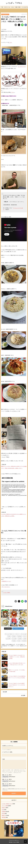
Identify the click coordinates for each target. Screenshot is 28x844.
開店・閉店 (17, 7)
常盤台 (20, 638)
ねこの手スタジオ (22, 66)
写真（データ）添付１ (7, 774)
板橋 (25, 638)
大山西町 (14, 638)
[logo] (13, 79)
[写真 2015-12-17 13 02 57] (13, 340)
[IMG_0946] (13, 179)
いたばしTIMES (6, 592)
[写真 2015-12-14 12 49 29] (13, 307)
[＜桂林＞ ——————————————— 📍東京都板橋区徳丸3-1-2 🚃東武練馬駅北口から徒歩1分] (23, 622)
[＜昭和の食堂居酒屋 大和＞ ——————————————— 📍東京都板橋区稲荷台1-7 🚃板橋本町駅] (23, 613)
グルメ (12, 7)
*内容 (3, 759)
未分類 (3, 813)
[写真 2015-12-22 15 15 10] (13, 366)
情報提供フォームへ (6, 581)
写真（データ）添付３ (7, 783)
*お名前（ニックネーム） (7, 745)
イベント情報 (5, 805)
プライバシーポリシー (14, 840)
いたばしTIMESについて (5, 14)
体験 (9, 636)
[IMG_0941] (13, 144)
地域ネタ (4, 807)
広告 (3, 809)
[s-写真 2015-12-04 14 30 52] (13, 273)
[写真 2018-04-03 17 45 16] (13, 55)
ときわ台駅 (24, 634)
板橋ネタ (4, 815)
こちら (10, 42)
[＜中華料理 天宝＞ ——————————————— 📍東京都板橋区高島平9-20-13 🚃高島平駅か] (5, 622)
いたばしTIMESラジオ (10, 634)
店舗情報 (4, 811)
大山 (25, 636)
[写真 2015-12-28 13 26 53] (13, 392)
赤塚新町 (24, 640)
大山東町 (8, 638)
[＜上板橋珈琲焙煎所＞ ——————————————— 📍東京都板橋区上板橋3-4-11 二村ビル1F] (14, 613)
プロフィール (7, 7)
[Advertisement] (14, 719)
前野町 (14, 636)
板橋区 (14, 640)
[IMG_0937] (13, 118)
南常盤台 (20, 636)
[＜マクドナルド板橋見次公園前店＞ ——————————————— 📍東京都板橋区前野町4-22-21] (14, 622)
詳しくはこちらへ (6, 586)
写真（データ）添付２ (7, 779)
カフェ (18, 634)
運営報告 (4, 817)
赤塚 (19, 640)
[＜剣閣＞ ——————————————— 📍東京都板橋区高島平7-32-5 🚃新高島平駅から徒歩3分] (5, 613)
